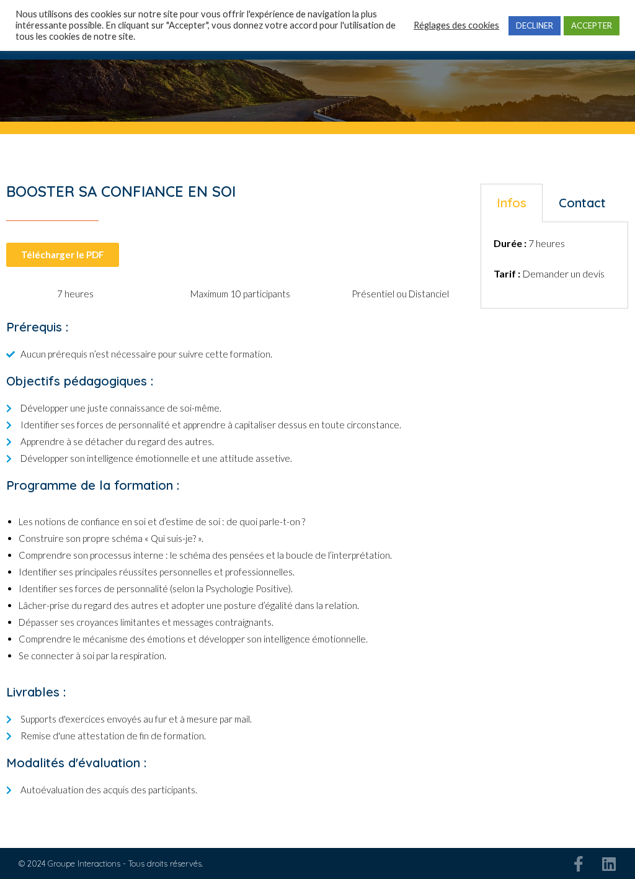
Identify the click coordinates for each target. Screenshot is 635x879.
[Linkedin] (608, 864)
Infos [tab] (511, 202)
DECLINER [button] (534, 25)
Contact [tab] (582, 202)
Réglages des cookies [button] (456, 25)
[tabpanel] (554, 265)
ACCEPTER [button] (591, 25)
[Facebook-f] (578, 864)
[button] (62, 255)
